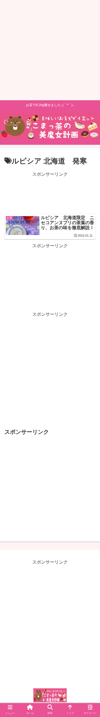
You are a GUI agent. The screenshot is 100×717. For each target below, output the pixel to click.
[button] (90, 547)
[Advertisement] (50, 50)
